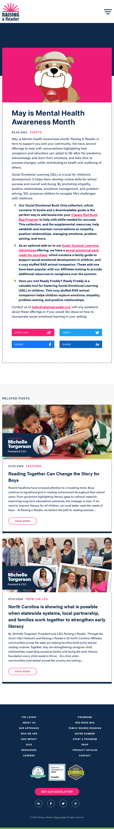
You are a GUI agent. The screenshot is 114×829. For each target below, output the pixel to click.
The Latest (29, 717)
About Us (29, 722)
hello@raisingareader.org (51, 306)
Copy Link (21, 332)
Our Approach (29, 728)
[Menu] (108, 12)
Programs (85, 717)
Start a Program (85, 739)
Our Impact (29, 739)
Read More (22, 521)
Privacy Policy (60, 817)
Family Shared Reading (85, 728)
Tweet (66, 332)
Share (19, 344)
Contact (85, 755)
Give (29, 744)
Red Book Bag (85, 722)
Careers (29, 755)
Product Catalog (85, 750)
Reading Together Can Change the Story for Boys (54, 476)
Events (36, 132)
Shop (84, 744)
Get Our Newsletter (57, 791)
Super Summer (85, 733)
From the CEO (37, 599)
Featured (34, 466)
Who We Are (29, 733)
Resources (29, 750)
